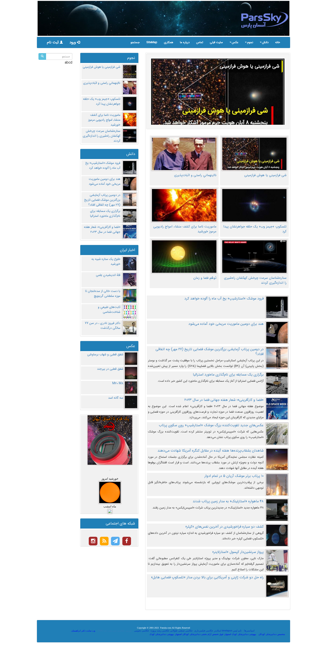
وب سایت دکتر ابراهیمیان (83, 630)
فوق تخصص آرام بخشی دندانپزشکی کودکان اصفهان (199, 634)
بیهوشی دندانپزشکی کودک (161, 634)
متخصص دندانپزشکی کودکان (271, 634)
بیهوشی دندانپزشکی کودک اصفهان (240, 634)
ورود (73, 42)
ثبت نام (53, 42)
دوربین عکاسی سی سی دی (118, 630)
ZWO (100, 630)
